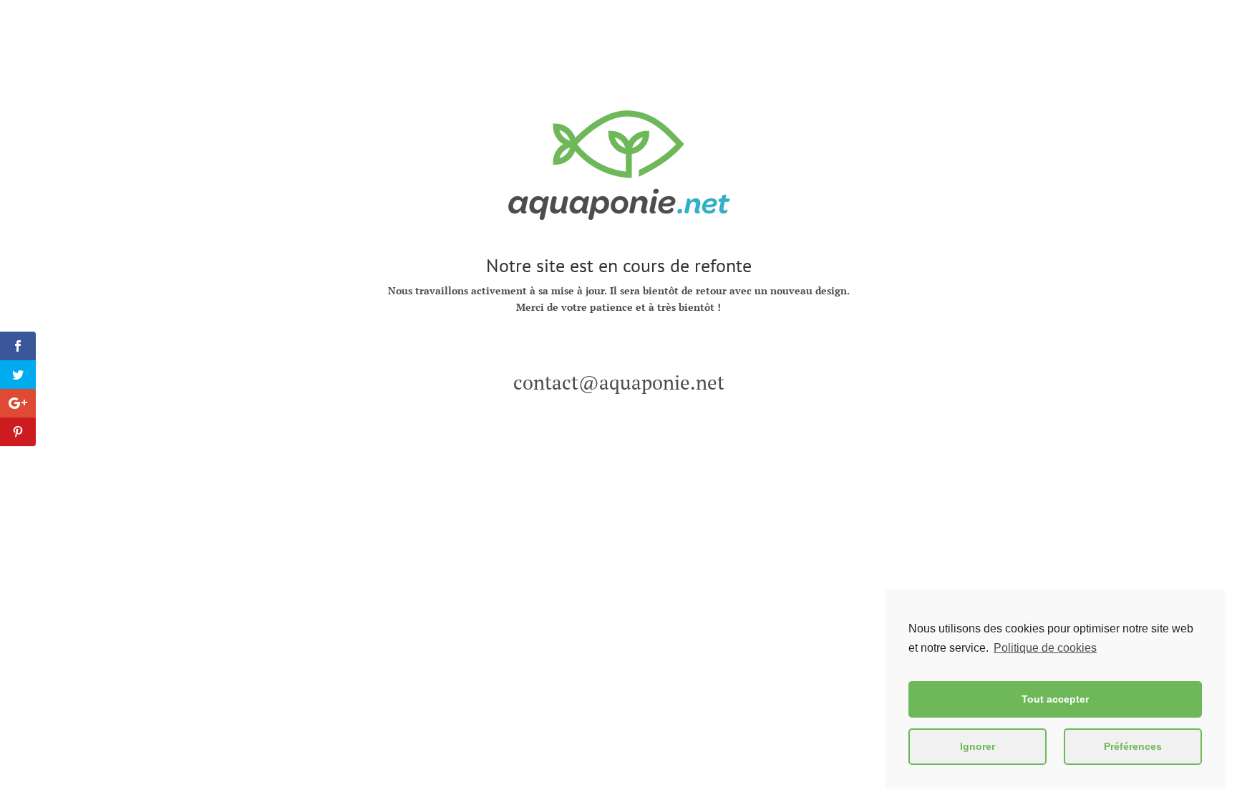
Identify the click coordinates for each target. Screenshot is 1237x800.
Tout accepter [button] (1055, 699)
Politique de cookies (1045, 648)
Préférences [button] (1133, 746)
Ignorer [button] (977, 746)
